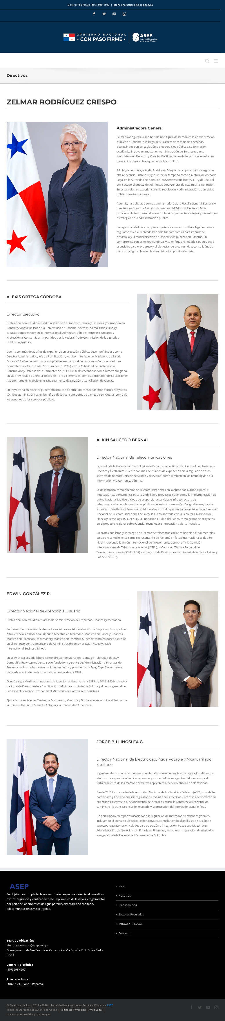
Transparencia (127, 905)
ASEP (110, 1005)
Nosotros (124, 895)
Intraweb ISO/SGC (130, 924)
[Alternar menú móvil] (216, 61)
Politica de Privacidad (73, 1010)
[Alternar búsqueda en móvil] (207, 61)
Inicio (121, 886)
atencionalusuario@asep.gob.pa (133, 5)
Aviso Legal (95, 1010)
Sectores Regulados (131, 914)
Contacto (124, 933)
